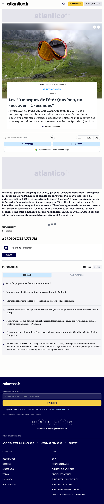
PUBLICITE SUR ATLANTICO (63, 469)
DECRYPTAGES (9, 459)
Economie (62, 85)
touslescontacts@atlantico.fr (52, 429)
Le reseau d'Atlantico (51, 443)
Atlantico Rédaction (52, 126)
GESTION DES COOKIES (61, 474)
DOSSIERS (7, 464)
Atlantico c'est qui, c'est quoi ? (18, 443)
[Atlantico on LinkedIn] (56, 422)
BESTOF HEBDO (9, 484)
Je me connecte (93, 4)
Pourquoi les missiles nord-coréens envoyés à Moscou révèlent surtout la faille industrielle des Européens (52, 333)
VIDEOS (6, 474)
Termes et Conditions (60, 409)
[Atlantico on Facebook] (48, 422)
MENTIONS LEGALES (60, 464)
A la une (41, 85)
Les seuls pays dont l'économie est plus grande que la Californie (36, 292)
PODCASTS (7, 479)
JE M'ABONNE (75, 4)
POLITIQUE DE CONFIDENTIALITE (65, 479)
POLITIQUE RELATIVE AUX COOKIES (66, 489)
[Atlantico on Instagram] (63, 422)
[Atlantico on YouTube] (70, 422)
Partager (29, 144)
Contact (73, 443)
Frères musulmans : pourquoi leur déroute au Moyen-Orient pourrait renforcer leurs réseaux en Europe (52, 311)
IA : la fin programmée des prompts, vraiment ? (28, 283)
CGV (54, 459)
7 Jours (97, 267)
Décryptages (51, 85)
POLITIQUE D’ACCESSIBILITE (63, 484)
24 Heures (87, 267)
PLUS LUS (27, 275)
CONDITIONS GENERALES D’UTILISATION (68, 494)
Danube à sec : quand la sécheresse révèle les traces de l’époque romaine (41, 301)
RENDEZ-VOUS (8, 469)
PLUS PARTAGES (77, 275)
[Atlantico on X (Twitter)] (41, 422)
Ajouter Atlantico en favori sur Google (54, 149)
